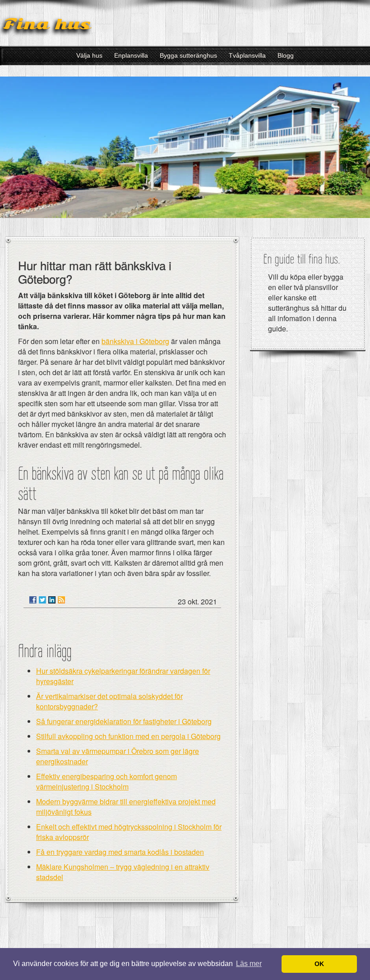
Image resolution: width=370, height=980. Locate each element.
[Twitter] (42, 599)
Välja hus (89, 55)
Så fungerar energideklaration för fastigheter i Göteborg (124, 721)
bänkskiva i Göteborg (135, 341)
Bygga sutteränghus (188, 55)
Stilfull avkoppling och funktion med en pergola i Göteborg (128, 736)
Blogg (286, 55)
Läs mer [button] (249, 963)
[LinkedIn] (52, 599)
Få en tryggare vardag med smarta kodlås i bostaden (120, 852)
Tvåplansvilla (247, 55)
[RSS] (61, 599)
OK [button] (319, 963)
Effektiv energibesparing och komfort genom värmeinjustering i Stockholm (106, 781)
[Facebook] (33, 599)
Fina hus (47, 24)
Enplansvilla (131, 55)
